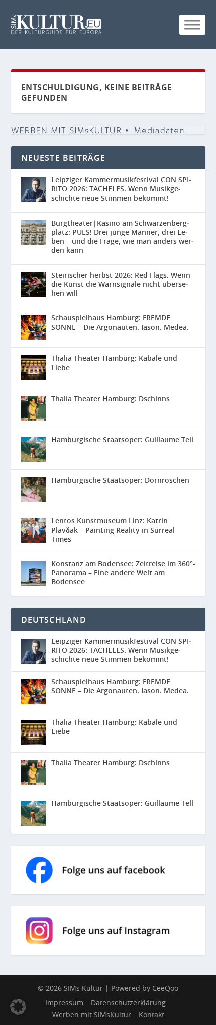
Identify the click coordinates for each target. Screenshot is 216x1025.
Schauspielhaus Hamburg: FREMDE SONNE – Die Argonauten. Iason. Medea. (120, 322)
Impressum (64, 1002)
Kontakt (151, 1014)
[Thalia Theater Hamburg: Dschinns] (33, 408)
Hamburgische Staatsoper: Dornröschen (120, 480)
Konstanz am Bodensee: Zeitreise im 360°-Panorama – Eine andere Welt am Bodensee (123, 572)
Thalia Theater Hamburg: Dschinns (110, 398)
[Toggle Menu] (192, 24)
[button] (18, 1007)
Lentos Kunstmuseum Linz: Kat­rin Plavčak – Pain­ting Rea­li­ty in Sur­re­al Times (113, 529)
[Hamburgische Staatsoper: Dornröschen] (33, 489)
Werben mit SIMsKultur (91, 1014)
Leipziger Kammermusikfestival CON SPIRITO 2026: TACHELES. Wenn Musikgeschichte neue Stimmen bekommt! (121, 188)
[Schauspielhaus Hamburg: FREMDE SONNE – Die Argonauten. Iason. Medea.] (33, 327)
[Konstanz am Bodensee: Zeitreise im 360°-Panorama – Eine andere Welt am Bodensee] (33, 573)
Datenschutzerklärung (128, 1002)
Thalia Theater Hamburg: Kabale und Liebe (114, 362)
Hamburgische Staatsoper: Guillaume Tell (122, 439)
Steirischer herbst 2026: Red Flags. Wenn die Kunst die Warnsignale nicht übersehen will (120, 284)
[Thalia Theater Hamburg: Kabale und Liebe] (33, 367)
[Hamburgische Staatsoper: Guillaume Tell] (33, 449)
